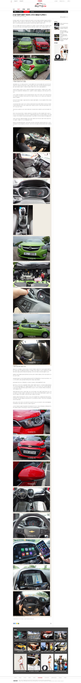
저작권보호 (60, 677)
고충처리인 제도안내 (53, 677)
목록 (51, 623)
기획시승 (21, 12)
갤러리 (28, 9)
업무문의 (29, 677)
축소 (67, 17)
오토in (40, 5)
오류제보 (65, 677)
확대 (65, 17)
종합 (15, 12)
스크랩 (62, 17)
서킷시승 (32, 12)
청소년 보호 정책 (47, 677)
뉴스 (14, 9)
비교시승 (26, 12)
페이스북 (14, 623)
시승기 (18, 9)
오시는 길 (25, 677)
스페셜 (23, 9)
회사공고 (20, 677)
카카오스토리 (17, 623)
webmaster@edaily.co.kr (47, 680)
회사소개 (15, 677)
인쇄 (64, 17)
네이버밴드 (18, 623)
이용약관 (34, 677)
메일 (61, 17)
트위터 (15, 623)
